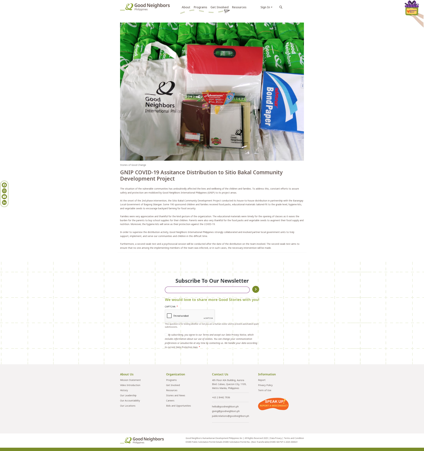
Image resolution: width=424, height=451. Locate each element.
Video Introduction (130, 385)
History (124, 390)
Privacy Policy (265, 385)
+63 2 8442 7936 (221, 397)
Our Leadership (128, 395)
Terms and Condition (294, 438)
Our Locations (127, 405)
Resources (239, 7)
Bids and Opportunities (178, 405)
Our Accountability (130, 400)
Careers (170, 400)
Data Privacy (276, 438)
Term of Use (264, 390)
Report (261, 380)
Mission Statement (130, 380)
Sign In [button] (265, 7)
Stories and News (175, 395)
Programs (200, 7)
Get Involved (220, 7)
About (186, 7)
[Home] (146, 7)
